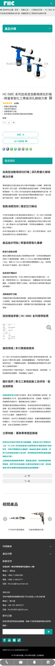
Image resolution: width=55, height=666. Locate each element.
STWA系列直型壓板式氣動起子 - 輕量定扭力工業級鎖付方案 (17, 529)
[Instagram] (14, 640)
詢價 (19, 134)
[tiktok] (19, 640)
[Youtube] (9, 640)
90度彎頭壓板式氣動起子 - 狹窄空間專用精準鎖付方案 (38, 529)
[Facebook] (4, 640)
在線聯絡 (40, 655)
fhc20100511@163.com (18, 609)
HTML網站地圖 (17, 655)
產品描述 (10, 160)
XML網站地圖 (30, 655)
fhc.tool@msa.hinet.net (18, 583)
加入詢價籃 (19, 141)
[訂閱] (48, 631)
